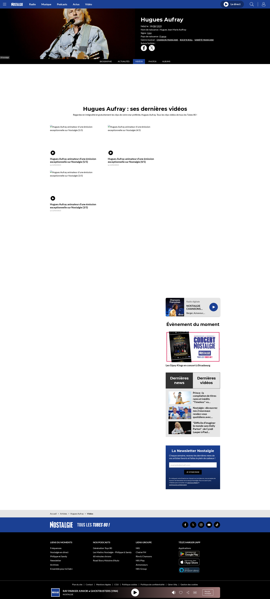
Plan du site (77, 584)
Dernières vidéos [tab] (206, 380)
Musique (46, 4)
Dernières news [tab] (179, 380)
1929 (159, 26)
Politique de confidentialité (152, 584)
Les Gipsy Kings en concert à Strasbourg (188, 365)
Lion (149, 33)
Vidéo (88, 4)
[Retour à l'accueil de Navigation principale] (17, 4)
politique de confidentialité (178, 485)
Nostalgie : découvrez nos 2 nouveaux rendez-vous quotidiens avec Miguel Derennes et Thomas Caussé (205, 415)
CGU (116, 584)
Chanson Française (167, 40)
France (163, 36)
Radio (32, 4)
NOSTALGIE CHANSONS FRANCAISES (194, 307)
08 (154, 26)
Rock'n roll (186, 40)
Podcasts (62, 4)
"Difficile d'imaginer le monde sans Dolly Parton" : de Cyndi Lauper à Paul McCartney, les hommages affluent (204, 430)
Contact (89, 584)
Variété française (204, 40)
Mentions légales (103, 584)
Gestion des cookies (189, 584)
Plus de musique (208, 592)
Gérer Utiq (172, 584)
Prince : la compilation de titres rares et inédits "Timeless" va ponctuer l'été (204, 399)
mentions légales (192, 482)
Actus (76, 4)
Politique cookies (129, 584)
